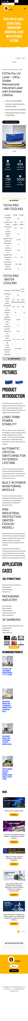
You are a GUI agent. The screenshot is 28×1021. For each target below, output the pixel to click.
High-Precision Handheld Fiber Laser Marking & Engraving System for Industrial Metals (7, 707)
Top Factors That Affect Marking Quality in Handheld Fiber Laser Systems (14, 836)
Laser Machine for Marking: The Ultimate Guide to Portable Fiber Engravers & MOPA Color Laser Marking (14, 917)
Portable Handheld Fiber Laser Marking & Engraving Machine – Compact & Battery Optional (7, 774)
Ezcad (16, 991)
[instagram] (4, 1)
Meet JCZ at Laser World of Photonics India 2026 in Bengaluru (14, 858)
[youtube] (7, 1)
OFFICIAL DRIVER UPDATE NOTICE (14, 811)
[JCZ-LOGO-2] (14, 957)
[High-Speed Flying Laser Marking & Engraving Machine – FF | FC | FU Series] (7, 657)
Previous (18, 58)
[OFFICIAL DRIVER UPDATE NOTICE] (14, 798)
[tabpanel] (14, 279)
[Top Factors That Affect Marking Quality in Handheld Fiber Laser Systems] (14, 822)
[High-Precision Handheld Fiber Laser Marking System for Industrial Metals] (7, 724)
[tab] (14, 200)
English (6, 3)
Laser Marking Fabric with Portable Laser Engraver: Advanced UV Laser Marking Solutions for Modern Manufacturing (14, 887)
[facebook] (2, 1)
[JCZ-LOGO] (8, 6)
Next (23, 58)
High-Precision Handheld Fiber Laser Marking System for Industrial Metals (7, 740)
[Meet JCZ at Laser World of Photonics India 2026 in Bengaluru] (14, 849)
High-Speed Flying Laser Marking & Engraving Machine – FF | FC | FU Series (7, 672)
